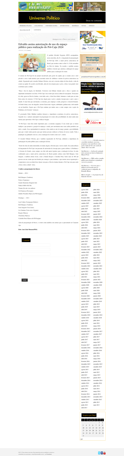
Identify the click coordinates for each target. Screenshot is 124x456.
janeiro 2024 (97, 230)
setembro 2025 (97, 203)
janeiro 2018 (97, 329)
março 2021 (96, 277)
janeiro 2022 (97, 263)
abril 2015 (84, 375)
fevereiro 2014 (85, 394)
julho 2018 (96, 320)
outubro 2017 (85, 334)
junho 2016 (84, 356)
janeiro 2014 (97, 394)
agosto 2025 (84, 206)
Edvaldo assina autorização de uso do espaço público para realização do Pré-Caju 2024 (42, 46)
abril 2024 (84, 228)
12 (90, 428)
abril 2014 (84, 391)
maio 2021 (96, 274)
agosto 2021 (84, 271)
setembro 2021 (97, 269)
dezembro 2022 (85, 249)
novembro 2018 (97, 315)
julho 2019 (96, 304)
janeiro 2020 (97, 296)
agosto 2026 (84, 189)
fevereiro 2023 (85, 247)
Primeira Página (26, 25)
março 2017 (96, 342)
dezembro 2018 (85, 315)
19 (90, 430)
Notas (84, 25)
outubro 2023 (85, 236)
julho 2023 (96, 239)
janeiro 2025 (97, 214)
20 (93, 430)
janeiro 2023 (97, 247)
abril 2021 (84, 277)
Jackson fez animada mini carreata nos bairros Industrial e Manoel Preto (92, 153)
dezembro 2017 (85, 331)
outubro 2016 (85, 350)
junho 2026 (84, 192)
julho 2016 (96, 353)
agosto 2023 (84, 239)
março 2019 (96, 309)
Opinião (91, 25)
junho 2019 (84, 307)
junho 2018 (84, 323)
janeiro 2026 (97, 198)
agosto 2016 (84, 353)
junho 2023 (84, 241)
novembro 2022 (97, 249)
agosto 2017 (84, 337)
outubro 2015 (85, 367)
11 (86, 428)
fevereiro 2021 (85, 279)
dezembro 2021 (85, 266)
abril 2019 (84, 309)
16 (103, 428)
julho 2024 (96, 222)
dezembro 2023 (85, 233)
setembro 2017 (97, 334)
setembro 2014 (97, 383)
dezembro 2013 (85, 397)
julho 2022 (96, 255)
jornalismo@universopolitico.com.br (93, 77)
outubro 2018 (85, 318)
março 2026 (96, 195)
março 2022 (96, 260)
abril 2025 (84, 211)
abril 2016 (84, 358)
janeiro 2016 (97, 361)
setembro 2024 (97, 219)
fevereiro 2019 (85, 312)
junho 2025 (84, 209)
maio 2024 (96, 225)
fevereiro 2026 (85, 198)
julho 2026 (96, 189)
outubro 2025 (85, 203)
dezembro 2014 (85, 380)
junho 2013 (84, 405)
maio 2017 (96, 339)
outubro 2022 (85, 252)
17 (83, 430)
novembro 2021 (97, 266)
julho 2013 (96, 402)
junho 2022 (84, 258)
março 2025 (96, 211)
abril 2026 (84, 195)
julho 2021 (96, 271)
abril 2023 (84, 244)
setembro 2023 (97, 236)
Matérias (75, 25)
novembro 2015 (97, 364)
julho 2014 (96, 386)
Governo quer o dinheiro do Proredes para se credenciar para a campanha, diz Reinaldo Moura (90, 168)
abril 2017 (84, 342)
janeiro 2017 (97, 345)
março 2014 (96, 391)
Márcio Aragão (85, 175)
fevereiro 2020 (85, 296)
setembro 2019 (97, 301)
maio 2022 (96, 258)
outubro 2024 (85, 219)
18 (86, 430)
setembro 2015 (97, 367)
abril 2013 (84, 408)
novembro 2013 (97, 397)
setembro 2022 (97, 252)
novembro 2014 (97, 380)
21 (96, 430)
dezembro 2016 (85, 348)
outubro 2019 (85, 301)
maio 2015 (96, 372)
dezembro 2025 (85, 200)
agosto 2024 (84, 222)
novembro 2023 (97, 233)
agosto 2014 (84, 386)
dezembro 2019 (85, 299)
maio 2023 (96, 241)
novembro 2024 (97, 217)
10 (83, 428)
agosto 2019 (84, 304)
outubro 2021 (85, 269)
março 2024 (96, 228)
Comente (29, 50)
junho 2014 (84, 388)
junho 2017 (84, 339)
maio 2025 (96, 209)
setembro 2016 (97, 350)
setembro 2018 (97, 318)
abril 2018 (84, 326)
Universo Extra (51, 25)
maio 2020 (96, 290)
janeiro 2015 (97, 378)
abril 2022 (84, 260)
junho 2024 (84, 225)
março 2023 (96, 244)
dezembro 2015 (85, 364)
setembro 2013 (97, 399)
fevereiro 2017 (85, 345)
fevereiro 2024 (85, 230)
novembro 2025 (97, 200)
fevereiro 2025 (85, 214)
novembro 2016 (97, 348)
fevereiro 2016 (85, 361)
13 (93, 428)
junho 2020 (84, 290)
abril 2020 (84, 293)
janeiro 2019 (97, 312)
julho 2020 (96, 288)
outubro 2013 (85, 399)
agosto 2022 (84, 255)
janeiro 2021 (97, 279)
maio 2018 (96, 323)
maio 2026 (96, 192)
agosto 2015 (84, 369)
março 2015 (96, 375)
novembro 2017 (97, 331)
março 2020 (96, 293)
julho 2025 (96, 206)
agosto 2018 (84, 320)
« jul (81, 439)
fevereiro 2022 (85, 263)
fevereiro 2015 (85, 378)
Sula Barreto (85, 151)
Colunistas (38, 25)
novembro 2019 (97, 299)
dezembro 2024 (85, 217)
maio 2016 (96, 356)
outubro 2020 (85, 285)
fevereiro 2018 (85, 329)
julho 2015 (96, 369)
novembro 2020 (97, 282)
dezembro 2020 (85, 282)
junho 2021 (84, 274)
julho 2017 (96, 337)
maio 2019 (96, 307)
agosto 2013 (84, 402)
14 (96, 428)
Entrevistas (64, 25)
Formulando (49, 454)
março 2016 (96, 358)
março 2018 (96, 326)
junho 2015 (84, 372)
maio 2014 (96, 388)
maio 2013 (96, 405)
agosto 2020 (84, 288)
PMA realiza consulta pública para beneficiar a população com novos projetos (92, 160)
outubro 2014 (85, 383)
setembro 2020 (97, 285)
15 (99, 428)
